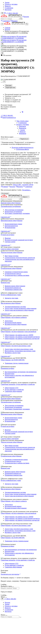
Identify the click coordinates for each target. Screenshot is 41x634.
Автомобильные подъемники (11, 206)
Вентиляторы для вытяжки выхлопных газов (20, 351)
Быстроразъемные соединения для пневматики (21, 372)
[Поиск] (21, 19)
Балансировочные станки (13, 224)
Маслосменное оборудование (11, 303)
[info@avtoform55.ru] (5, 13)
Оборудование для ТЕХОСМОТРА (13, 360)
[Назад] (2, 44)
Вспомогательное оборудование (16, 324)
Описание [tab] (8, 85)
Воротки (8, 238)
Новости (8, 6)
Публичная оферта (22, 149)
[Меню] (2, 24)
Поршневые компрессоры (13, 289)
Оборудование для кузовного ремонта (14, 317)
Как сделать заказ (22, 121)
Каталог (26, 16)
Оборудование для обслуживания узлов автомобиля (18, 331)
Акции (7, 2)
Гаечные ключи (10, 242)
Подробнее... (26, 190)
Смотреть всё (5, 217)
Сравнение (6, 21)
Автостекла (9, 321)
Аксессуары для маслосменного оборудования (20, 308)
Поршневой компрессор (13, 288)
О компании (9, 8)
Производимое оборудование (11, 203)
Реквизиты (22, 128)
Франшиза (22, 133)
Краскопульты (9, 373)
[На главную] (11, 16)
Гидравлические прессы (13, 273)
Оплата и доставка (11, 4)
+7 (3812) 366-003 (12, 13)
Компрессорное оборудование (15, 286)
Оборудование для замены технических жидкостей (22, 338)
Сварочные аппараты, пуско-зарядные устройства (18, 384)
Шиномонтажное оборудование (11, 220)
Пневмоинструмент (7, 368)
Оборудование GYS (11, 388)
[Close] (13, 586)
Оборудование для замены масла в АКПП (19, 335)
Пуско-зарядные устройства (14, 389)
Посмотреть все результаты (10, 574)
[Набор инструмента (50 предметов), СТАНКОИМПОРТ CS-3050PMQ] (20, 37)
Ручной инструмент (7, 235)
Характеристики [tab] (10, 87)
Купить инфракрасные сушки (11, 295)
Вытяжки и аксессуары (12, 353)
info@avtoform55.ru (9, 117)
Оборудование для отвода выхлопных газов (16, 346)
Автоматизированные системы (15, 306)
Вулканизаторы (10, 227)
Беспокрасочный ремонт (13, 322)
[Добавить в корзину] (1, 82)
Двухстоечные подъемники (14, 210)
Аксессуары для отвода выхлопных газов (19, 349)
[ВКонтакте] (22, 112)
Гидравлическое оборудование (11, 268)
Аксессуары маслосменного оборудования (19, 310)
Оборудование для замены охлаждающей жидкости (22, 337)
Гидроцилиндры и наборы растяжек (17, 275)
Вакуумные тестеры (11, 256)
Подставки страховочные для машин (17, 213)
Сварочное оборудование (13, 391)
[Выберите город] (2, 13)
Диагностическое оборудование (11, 252)
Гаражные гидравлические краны (16, 272)
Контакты (8, 9)
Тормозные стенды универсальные (16, 363)
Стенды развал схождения (10, 249)
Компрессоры (5, 282)
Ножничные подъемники (13, 211)
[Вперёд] (2, 53)
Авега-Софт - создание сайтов (23, 184)
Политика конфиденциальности (22, 147)
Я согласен (5, 193)
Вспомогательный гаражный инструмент (19, 240)
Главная (7, 27)
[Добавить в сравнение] (4, 82)
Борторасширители (11, 226)
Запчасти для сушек (11, 298)
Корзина (15, 21)
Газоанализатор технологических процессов (20, 257)
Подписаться (24, 139)
